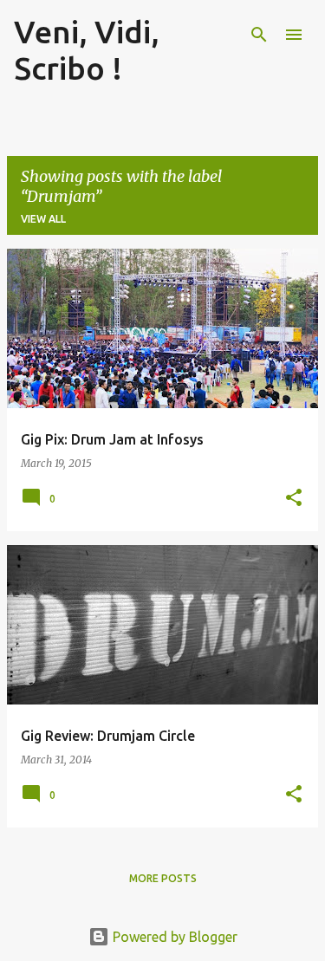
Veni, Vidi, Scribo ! (86, 50)
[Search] (259, 34)
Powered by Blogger (173, 937)
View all (43, 218)
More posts (163, 878)
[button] (293, 498)
